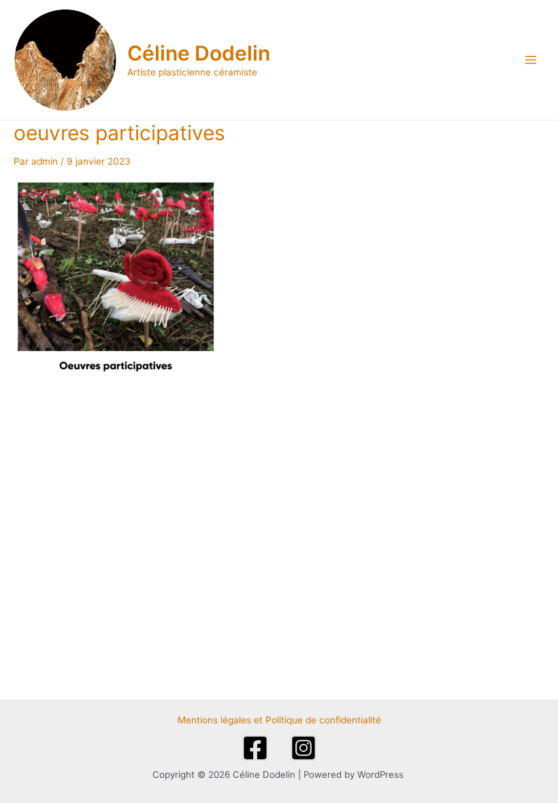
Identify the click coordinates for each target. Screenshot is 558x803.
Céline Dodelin (198, 53)
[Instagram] (303, 748)
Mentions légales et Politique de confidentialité (279, 720)
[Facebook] (255, 748)
